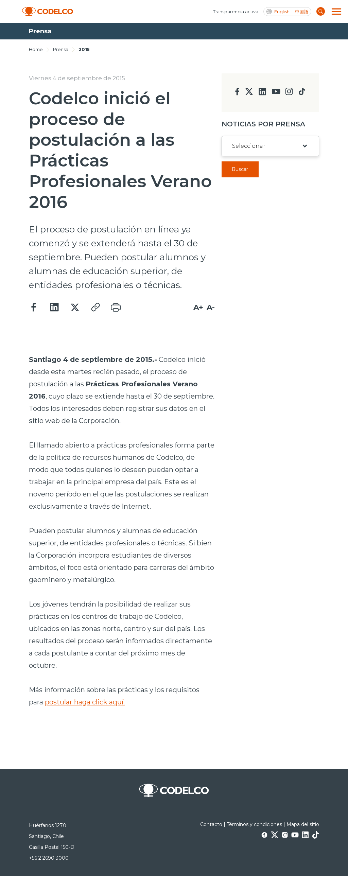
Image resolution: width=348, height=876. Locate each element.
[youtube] (276, 93)
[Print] (115, 307)
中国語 (301, 12)
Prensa (60, 49)
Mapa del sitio (302, 824)
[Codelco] (47, 11)
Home (36, 49)
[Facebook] (34, 307)
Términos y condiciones (254, 824)
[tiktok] (302, 93)
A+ (198, 307)
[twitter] (249, 94)
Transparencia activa (235, 11)
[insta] (289, 93)
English (282, 12)
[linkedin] (262, 93)
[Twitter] (75, 307)
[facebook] (237, 93)
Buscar (240, 169)
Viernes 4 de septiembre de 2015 (77, 78)
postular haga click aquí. (85, 702)
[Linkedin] (54, 307)
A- (211, 307)
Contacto (211, 824)
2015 (84, 49)
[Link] (95, 307)
